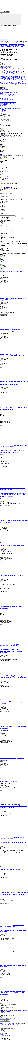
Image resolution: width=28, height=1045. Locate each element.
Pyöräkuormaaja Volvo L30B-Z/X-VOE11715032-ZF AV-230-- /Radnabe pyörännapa (11, 651)
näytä (2, 235)
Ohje (8, 1018)
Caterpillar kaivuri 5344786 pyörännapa (12, 545)
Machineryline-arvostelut (6, 1024)
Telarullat (21, 42)
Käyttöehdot (3, 1023)
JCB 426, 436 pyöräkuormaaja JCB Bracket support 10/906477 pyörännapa (13, 299)
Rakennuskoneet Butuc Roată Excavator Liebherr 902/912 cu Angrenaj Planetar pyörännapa (12, 992)
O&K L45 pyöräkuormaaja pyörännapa (12, 758)
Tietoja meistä (3, 1018)
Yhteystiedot (13, 1018)
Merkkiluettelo (15, 1024)
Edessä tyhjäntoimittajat (12, 42)
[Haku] (10, 19)
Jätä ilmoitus (4, 315)
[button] (14, 32)
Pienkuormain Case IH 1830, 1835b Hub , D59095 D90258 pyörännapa (12, 451)
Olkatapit (6, 44)
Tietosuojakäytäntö (10, 1023)
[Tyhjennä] (0, 62)
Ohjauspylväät (9, 45)
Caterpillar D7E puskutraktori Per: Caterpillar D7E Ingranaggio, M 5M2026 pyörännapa (14, 893)
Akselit (25, 42)
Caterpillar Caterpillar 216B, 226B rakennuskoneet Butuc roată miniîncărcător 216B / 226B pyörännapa (13, 806)
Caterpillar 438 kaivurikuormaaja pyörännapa (14, 275)
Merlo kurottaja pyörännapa (8, 781)
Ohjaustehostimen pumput (19, 45)
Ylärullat (22, 44)
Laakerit (2, 44)
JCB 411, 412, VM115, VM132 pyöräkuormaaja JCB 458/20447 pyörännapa (14, 355)
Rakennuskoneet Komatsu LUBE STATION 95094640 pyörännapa (13, 408)
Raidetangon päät (18, 46)
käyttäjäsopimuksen (5, 1011)
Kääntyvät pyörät (4, 46)
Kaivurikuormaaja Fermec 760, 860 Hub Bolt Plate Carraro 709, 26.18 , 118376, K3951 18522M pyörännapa (13, 494)
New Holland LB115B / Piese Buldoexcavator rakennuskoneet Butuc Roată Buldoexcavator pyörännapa (14, 383)
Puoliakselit (3, 45)
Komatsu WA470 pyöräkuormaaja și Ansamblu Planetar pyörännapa (11, 330)
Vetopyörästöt (3, 42)
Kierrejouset (11, 46)
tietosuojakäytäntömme (20, 1010)
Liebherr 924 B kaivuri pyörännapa (11, 869)
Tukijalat (17, 44)
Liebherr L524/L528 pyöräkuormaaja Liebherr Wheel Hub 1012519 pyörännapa (13, 676)
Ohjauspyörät (12, 44)
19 (4, 1013)
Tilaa (2, 1008)
